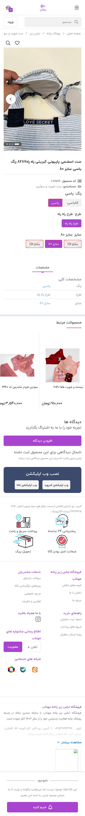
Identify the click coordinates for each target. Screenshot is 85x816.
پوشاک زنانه (53, 33)
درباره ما (76, 600)
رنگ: (78, 193)
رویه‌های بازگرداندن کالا (28, 586)
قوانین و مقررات (31, 601)
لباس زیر (35, 33)
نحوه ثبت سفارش (71, 619)
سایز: (77, 234)
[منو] (76, 7)
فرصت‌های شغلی (71, 585)
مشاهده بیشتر (71, 742)
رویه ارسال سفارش (70, 634)
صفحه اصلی (73, 33)
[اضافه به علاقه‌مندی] (17, 42)
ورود (10, 22)
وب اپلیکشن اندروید (56, 485)
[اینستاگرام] (38, 620)
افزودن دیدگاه (42, 440)
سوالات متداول (32, 578)
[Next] (11, 99)
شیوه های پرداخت (70, 626)
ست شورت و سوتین (49, 186)
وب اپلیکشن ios (27, 485)
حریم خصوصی (32, 593)
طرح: (77, 214)
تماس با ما (75, 592)
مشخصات (42, 267)
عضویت (12, 647)
